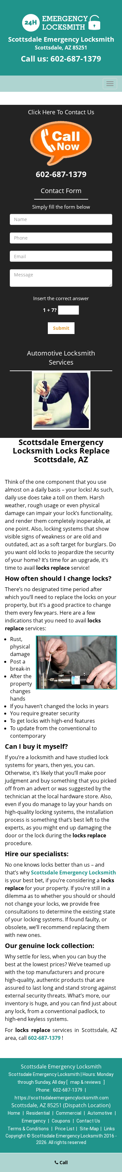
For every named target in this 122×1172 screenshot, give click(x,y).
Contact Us (88, 1120)
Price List (65, 1128)
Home (14, 1113)
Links (109, 1128)
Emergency (34, 1120)
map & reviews (86, 1082)
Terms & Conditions (28, 1128)
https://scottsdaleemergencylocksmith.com (62, 1097)
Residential (38, 1113)
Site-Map (89, 1128)
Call (63, 1162)
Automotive (100, 1113)
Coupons (61, 1120)
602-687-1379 (75, 58)
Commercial (68, 1113)
